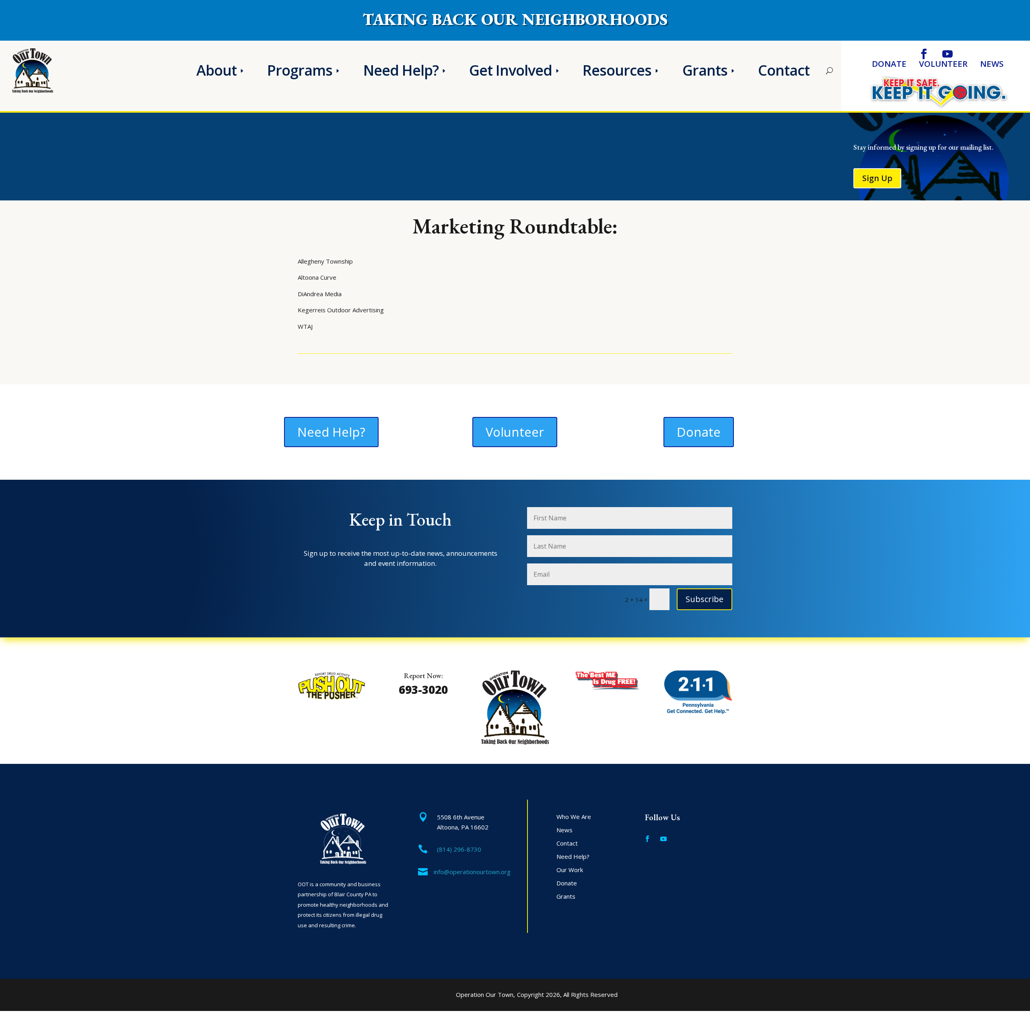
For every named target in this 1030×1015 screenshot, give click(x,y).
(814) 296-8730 (459, 849)
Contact (784, 70)
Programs (299, 70)
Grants (704, 70)
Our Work (569, 870)
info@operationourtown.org (472, 872)
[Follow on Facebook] (923, 54)
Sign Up (877, 178)
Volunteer (943, 65)
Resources (617, 70)
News (991, 65)
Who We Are (573, 817)
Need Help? (401, 70)
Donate (889, 65)
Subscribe (704, 599)
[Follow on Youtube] (947, 54)
